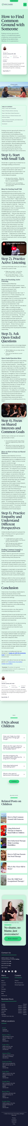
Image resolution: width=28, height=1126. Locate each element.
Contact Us (4, 995)
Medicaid (14, 1122)
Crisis (14, 1124)
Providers (3, 989)
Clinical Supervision (19, 984)
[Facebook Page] (2, 971)
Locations (3, 984)
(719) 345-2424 (6, 961)
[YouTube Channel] (9, 971)
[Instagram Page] (6, 971)
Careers (17, 980)
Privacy (14, 1118)
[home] (7, 4)
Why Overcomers (19, 982)
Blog (2, 993)
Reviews (3, 991)
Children (5, 61)
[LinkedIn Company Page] (12, 971)
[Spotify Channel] (16, 971)
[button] (24, 4)
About (2, 980)
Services (3, 982)
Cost (2, 987)
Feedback (14, 1120)
